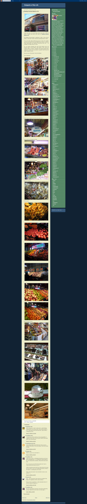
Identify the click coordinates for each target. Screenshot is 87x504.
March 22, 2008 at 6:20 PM (31, 441)
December (56, 56)
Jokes (54, 131)
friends (54, 109)
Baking (54, 87)
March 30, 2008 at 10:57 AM (31, 485)
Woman (54, 175)
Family (54, 106)
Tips (53, 169)
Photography (55, 150)
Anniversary (55, 84)
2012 (54, 49)
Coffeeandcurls (55, 186)
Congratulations (55, 99)
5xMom (54, 180)
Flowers (54, 108)
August (55, 62)
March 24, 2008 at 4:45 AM (31, 454)
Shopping (54, 160)
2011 (54, 51)
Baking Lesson (55, 89)
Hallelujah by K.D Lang (58, 74)
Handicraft (54, 122)
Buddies (54, 183)
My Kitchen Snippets (56, 11)
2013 (54, 48)
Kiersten (27, 451)
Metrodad (54, 196)
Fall (53, 105)
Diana (54, 192)
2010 (54, 52)
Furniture (54, 112)
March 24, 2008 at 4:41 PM (31, 475)
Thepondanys (55, 202)
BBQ (54, 90)
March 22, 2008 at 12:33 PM (31, 433)
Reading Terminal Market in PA (31, 11)
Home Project (55, 128)
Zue (53, 205)
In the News (55, 130)
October (55, 59)
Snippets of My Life (31, 5)
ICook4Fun (28, 487)
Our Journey (55, 146)
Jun (53, 193)
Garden (54, 115)
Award (54, 86)
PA (53, 147)
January (55, 79)
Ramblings (55, 156)
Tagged (54, 166)
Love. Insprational (56, 134)
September (56, 60)
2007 (54, 81)
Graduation (55, 119)
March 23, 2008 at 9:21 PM (31, 449)
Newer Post (24, 497)
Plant (54, 153)
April (55, 67)
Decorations (55, 102)
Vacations (54, 171)
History (54, 125)
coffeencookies (55, 187)
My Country (55, 143)
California (54, 93)
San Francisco (55, 157)
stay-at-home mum (29, 443)
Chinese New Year (56, 96)
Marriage (54, 137)
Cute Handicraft (56, 73)
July (55, 63)
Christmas (54, 97)
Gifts (54, 118)
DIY (53, 103)
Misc (54, 140)
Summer (54, 165)
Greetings (54, 121)
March (55, 69)
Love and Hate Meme (57, 76)
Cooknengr (55, 189)
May (55, 66)
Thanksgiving (55, 168)
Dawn (54, 190)
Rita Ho (27, 477)
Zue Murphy (28, 435)
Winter (54, 172)
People (54, 149)
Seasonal (54, 159)
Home (36, 497)
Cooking (54, 100)
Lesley (54, 195)
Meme (54, 138)
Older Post (47, 497)
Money (54, 141)
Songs (54, 162)
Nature (54, 144)
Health (54, 124)
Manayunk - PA (56, 70)
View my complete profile (57, 44)
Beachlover (28, 426)
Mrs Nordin (55, 198)
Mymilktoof (55, 199)
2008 (54, 55)
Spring (54, 163)
